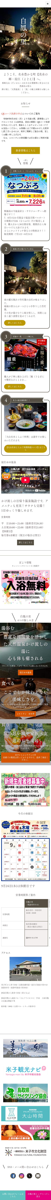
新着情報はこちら (25, 150)
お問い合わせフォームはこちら (12, 1195)
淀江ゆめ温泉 (25, 672)
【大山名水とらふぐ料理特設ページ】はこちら (25, 448)
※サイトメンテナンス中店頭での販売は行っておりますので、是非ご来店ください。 (25, 757)
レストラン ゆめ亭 (25, 714)
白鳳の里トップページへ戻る (38, 1195)
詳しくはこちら (15, 323)
